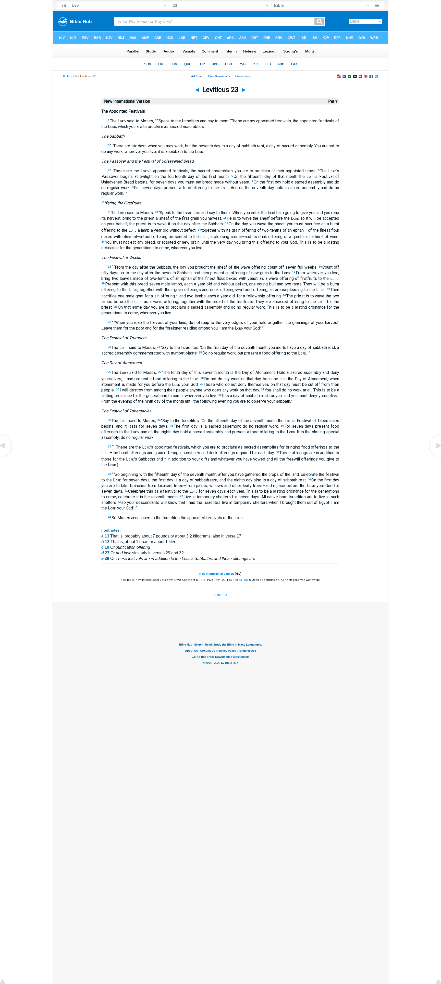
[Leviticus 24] (434, 457)
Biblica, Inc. (241, 580)
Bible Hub (220, 595)
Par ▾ (332, 101)
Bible (66, 76)
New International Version (216, 573)
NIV (74, 76)
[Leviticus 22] (6, 457)
